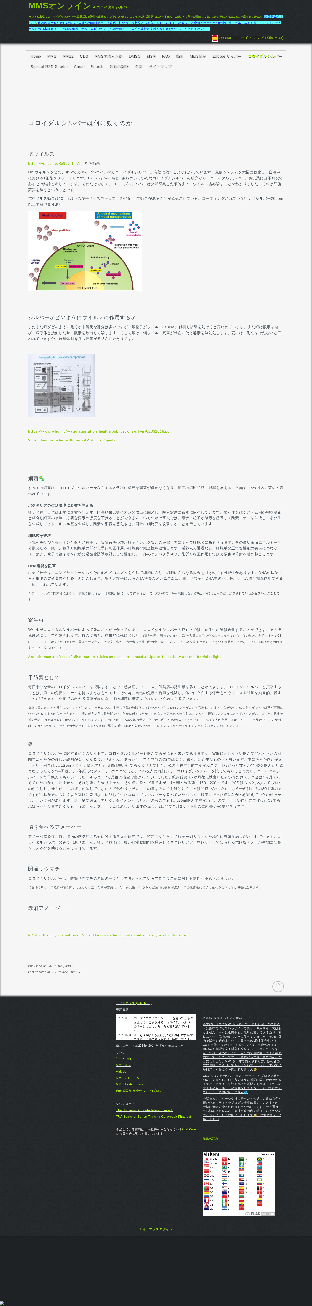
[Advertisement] (156, 1268)
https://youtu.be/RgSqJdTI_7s (54, 163)
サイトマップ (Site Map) (262, 38)
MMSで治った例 (108, 56)
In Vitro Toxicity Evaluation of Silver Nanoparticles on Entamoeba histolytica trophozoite (107, 935)
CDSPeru (189, 1129)
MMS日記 (198, 56)
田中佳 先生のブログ (147, 1090)
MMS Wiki (123, 1065)
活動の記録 (119, 66)
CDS (84, 56)
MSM (151, 56)
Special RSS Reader (49, 66)
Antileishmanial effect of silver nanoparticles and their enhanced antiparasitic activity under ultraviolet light (124, 657)
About (79, 66)
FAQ (165, 56)
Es (220, 38)
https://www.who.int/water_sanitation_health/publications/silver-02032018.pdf (99, 431)
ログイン (166, 1229)
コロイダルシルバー (265, 56)
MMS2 (68, 56)
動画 (180, 56)
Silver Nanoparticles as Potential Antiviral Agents (72, 440)
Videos (121, 1071)
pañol (231, 38)
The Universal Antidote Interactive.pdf (144, 1110)
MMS (51, 56)
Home (35, 56)
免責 (139, 66)
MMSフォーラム (127, 1078)
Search (96, 66)
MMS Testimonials (130, 1084)
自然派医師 (124, 1090)
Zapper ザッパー (227, 56)
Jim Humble (125, 1058)
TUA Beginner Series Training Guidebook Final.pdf (153, 1116)
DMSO (134, 56)
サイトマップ (160, 66)
